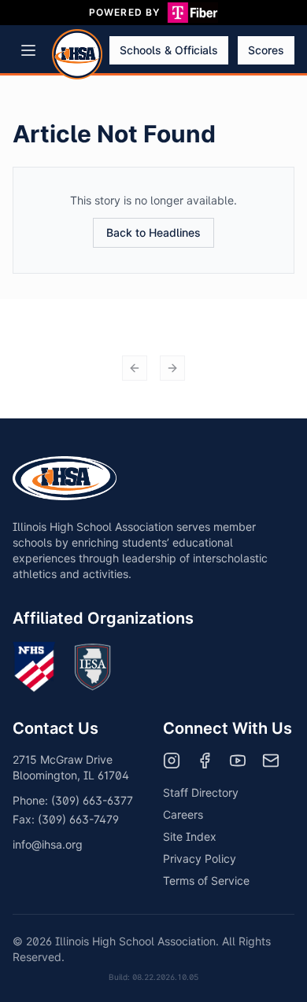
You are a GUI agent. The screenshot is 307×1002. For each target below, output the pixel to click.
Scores (266, 50)
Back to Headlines (153, 232)
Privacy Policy (199, 858)
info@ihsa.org (48, 844)
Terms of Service (206, 880)
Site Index (189, 836)
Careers (183, 814)
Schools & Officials (169, 50)
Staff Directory (201, 792)
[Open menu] (28, 50)
